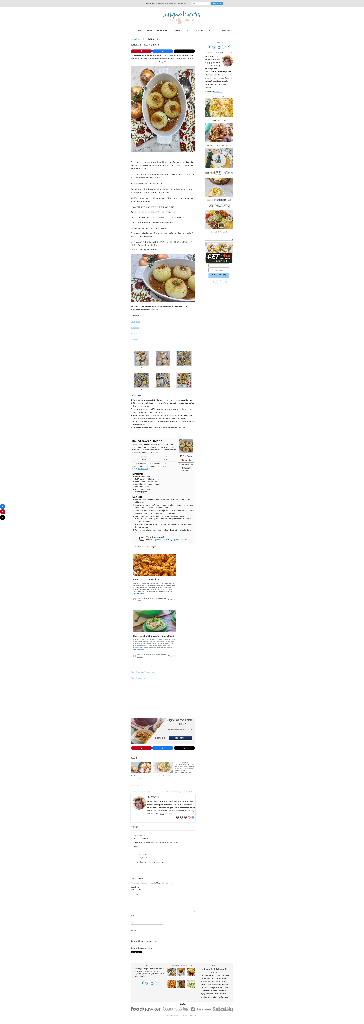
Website (133, 931)
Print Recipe (187, 456)
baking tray (134, 333)
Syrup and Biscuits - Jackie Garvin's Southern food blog (182, 16)
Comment (134, 895)
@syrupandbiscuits (160, 540)
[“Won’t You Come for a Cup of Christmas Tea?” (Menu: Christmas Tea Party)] (219, 167)
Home (133, 39)
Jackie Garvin (143, 469)
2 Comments (145, 47)
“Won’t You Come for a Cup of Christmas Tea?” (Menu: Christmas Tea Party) (219, 173)
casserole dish (135, 339)
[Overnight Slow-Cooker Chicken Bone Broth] (181, 975)
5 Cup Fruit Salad (219, 120)
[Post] (184, 51)
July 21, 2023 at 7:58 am (144, 858)
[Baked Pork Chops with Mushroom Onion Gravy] (163, 767)
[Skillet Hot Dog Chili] (181, 987)
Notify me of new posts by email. (141, 948)
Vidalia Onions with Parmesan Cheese (143, 672)
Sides (143, 39)
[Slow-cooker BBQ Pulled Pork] (191, 975)
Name (133, 915)
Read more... (177, 814)
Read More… (146, 977)
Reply (136, 846)
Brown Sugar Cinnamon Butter (219, 145)
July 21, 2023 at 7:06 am (141, 838)
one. (178, 212)
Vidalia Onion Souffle (138, 678)
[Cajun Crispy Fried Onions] (171, 987)
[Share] (162, 51)
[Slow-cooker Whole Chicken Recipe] (171, 975)
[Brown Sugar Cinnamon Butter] (219, 142)
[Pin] (141, 51)
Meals (138, 39)
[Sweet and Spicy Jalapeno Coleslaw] (191, 987)
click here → (218, 91)
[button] (182, 468)
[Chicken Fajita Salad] (219, 228)
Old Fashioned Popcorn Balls (219, 200)
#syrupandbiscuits (179, 540)
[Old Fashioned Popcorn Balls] (219, 196)
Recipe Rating (135, 887)
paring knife (135, 327)
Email (133, 923)
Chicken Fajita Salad (219, 232)
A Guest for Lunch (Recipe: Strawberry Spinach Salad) (219, 206)
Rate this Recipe (187, 464)
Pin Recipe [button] (187, 460)
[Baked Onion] (186, 767)
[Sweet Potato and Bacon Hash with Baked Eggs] (141, 767)
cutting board (135, 321)
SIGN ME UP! (217, 3)
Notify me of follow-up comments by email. (144, 941)
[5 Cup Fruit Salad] (219, 116)
